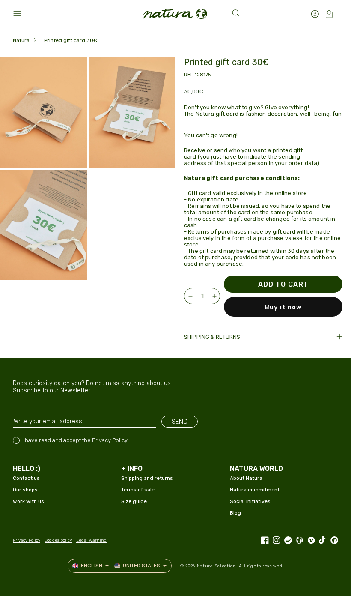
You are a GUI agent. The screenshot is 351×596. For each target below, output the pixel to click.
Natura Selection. (217, 566)
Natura (21, 40)
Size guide (134, 501)
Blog (235, 513)
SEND (179, 421)
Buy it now (283, 307)
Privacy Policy (110, 440)
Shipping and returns (147, 478)
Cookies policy (58, 540)
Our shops (25, 490)
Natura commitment (255, 490)
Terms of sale (138, 490)
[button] (17, 13)
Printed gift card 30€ (70, 40)
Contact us (26, 478)
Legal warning (91, 540)
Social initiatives (250, 501)
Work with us (28, 501)
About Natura (246, 478)
